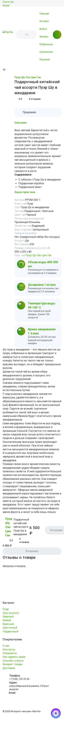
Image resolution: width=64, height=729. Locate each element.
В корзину (32, 551)
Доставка (9, 668)
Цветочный (10, 627)
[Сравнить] (12, 78)
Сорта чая (8, 1)
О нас (6, 645)
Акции (6, 5)
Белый (7, 620)
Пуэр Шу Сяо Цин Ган (27, 77)
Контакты (9, 649)
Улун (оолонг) (11, 613)
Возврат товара (12, 664)
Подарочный (10, 631)
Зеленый (8, 616)
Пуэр (6, 609)
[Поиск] (21, 34)
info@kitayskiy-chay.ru (21, 696)
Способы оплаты (13, 660)
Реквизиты (10, 653)
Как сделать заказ (14, 656)
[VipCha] (8, 34)
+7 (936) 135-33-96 (19, 679)
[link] (5, 70)
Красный (8, 624)
